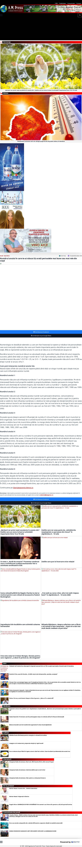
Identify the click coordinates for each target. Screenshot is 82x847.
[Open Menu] (1, 15)
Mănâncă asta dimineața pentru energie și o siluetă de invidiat (28, 735)
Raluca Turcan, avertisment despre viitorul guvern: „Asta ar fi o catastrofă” (31, 698)
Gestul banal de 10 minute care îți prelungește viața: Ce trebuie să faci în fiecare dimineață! (36, 716)
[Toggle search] (80, 15)
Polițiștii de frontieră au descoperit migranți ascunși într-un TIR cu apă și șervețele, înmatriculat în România (41, 666)
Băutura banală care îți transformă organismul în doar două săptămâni (30, 724)
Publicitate (62, 3)
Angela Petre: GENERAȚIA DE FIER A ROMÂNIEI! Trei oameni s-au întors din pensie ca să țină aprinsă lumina (40, 804)
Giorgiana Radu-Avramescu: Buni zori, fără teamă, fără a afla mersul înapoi (31, 762)
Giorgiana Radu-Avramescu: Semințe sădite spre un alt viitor (27, 770)
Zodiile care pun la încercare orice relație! (57, 562)
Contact (78, 3)
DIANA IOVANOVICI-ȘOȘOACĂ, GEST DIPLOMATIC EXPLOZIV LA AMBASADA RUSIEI (32, 831)
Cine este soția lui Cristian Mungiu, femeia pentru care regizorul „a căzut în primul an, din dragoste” (20, 657)
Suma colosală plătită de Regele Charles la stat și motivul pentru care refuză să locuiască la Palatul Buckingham (20, 595)
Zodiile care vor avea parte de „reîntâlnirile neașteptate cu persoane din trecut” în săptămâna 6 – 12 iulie (58, 532)
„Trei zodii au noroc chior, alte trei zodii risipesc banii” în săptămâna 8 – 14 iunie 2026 (60, 594)
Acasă (1, 256)
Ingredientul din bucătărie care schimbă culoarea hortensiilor (20, 625)
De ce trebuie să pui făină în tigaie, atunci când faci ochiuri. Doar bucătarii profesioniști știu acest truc (39, 751)
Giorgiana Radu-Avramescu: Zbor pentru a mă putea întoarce (27, 778)
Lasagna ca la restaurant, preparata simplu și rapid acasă (26, 743)
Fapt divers (7, 256)
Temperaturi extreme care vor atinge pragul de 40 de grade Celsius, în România (41, 141)
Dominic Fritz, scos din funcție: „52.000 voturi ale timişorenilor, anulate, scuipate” (33, 674)
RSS (56, 3)
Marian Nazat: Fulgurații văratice (19, 796)
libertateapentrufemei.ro (23, 487)
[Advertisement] (41, 29)
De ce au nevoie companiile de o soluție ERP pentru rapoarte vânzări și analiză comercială (35, 823)
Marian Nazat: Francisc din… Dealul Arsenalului (23, 788)
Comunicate (71, 3)
